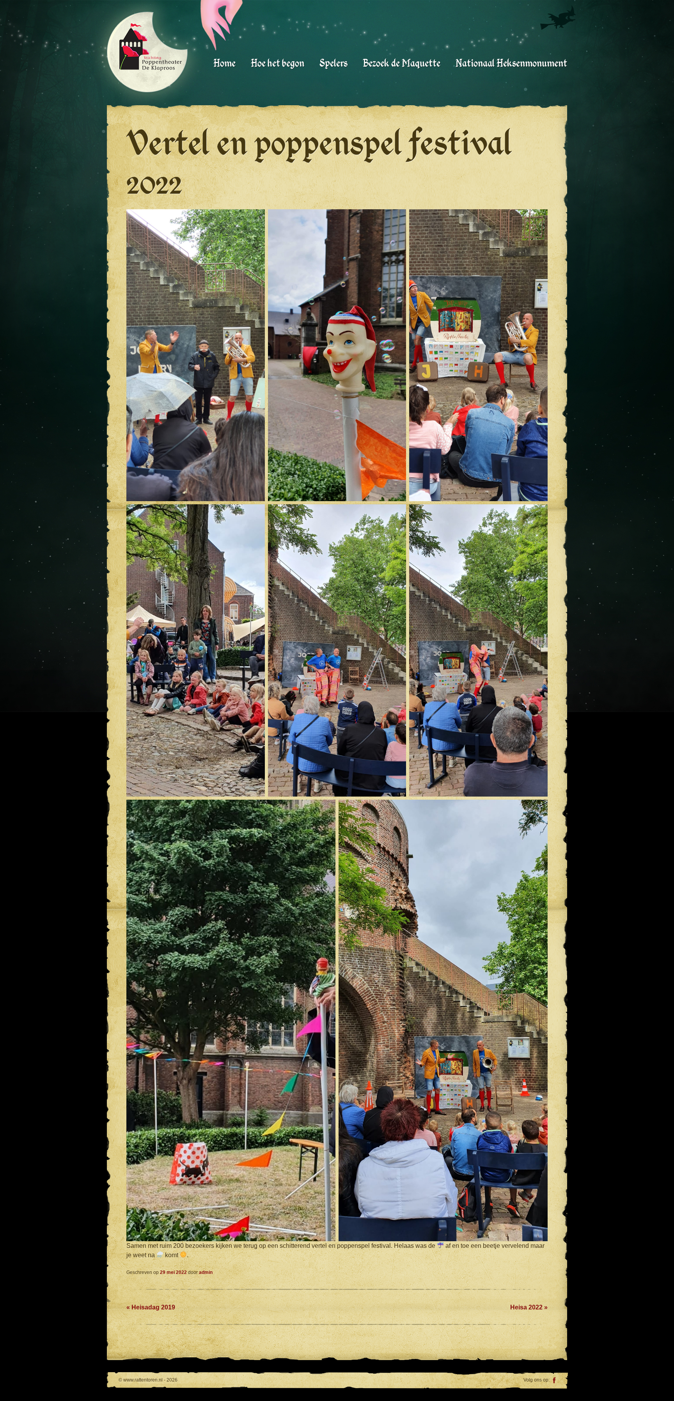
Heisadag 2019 (150, 1307)
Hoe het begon (277, 63)
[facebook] (554, 1381)
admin (206, 1272)
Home (224, 63)
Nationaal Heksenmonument (511, 63)
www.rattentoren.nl (150, 47)
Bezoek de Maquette (401, 63)
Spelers (333, 63)
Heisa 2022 (529, 1307)
